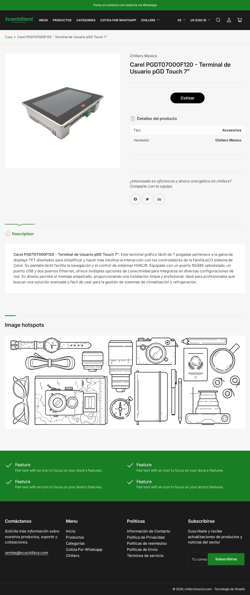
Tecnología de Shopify (230, 589)
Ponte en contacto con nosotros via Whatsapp (125, 5)
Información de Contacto (148, 531)
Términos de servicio (145, 555)
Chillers (148, 20)
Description (23, 233)
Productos (62, 20)
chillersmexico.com (198, 589)
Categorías (85, 20)
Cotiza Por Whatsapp (118, 20)
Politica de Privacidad (146, 537)
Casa (8, 37)
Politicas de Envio (142, 549)
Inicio (43, 20)
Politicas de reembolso (147, 543)
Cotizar (187, 98)
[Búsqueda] (218, 20)
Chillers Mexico (143, 55)
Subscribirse (226, 559)
